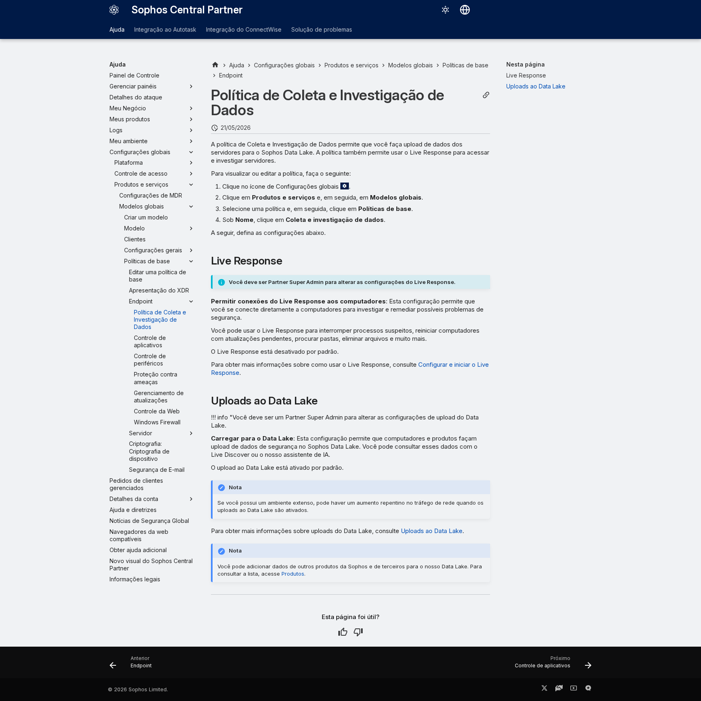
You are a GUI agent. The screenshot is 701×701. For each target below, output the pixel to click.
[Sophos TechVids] (573, 689)
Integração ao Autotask (165, 29)
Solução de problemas (321, 29)
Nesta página (525, 64)
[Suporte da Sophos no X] (544, 689)
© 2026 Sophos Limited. (138, 689)
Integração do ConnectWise (244, 29)
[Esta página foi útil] (343, 632)
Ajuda (117, 29)
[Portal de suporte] (559, 689)
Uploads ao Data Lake (431, 531)
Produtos (293, 573)
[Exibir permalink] (486, 95)
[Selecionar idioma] (465, 10)
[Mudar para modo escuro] (445, 10)
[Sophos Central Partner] (114, 10)
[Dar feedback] (588, 689)
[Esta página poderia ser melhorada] (358, 632)
